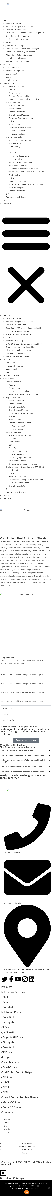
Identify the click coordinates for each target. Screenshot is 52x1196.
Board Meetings (18, 134)
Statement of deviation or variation (23, 168)
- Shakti (5, 997)
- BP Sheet (7, 1077)
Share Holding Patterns (18, 112)
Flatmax (9, 42)
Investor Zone (8, 83)
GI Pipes (6, 1027)
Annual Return (15, 124)
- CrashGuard (9, 1067)
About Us (6, 64)
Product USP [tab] (8, 714)
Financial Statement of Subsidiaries (24, 99)
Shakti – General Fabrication (17, 61)
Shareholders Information (20, 140)
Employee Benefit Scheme (17, 197)
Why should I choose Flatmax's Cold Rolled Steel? (23, 755)
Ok (26, 1192)
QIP (7, 194)
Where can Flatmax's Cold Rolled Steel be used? (22, 767)
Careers (6, 200)
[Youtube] (18, 979)
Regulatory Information (15, 102)
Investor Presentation (21, 156)
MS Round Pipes (11, 1012)
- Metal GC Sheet (11, 1102)
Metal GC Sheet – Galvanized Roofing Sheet (24, 48)
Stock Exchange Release (19, 187)
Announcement (18, 131)
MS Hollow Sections (13, 992)
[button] (26, 259)
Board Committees (16, 108)
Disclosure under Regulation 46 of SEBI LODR (25, 172)
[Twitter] (4, 979)
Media (8, 77)
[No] (49, 1188)
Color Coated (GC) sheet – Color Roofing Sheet (25, 33)
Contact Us (7, 203)
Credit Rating (14, 146)
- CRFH (5, 1092)
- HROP (5, 1082)
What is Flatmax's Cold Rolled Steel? (17, 750)
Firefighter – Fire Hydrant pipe (18, 39)
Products (6, 20)
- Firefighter (8, 1022)
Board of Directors (16, 105)
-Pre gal (5, 1057)
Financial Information (15, 86)
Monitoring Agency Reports (20, 162)
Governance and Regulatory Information (26, 184)
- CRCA (5, 1087)
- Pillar (5, 1002)
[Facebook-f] (11, 979)
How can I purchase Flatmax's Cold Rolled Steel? (23, 771)
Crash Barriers (10, 1062)
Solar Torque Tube (13, 23)
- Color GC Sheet (11, 1107)
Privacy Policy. (34, 1188)
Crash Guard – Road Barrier (17, 36)
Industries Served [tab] (10, 720)
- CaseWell (8, 1017)
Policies (12, 121)
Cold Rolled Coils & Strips (16, 1072)
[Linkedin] (32, 979)
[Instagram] (25, 979)
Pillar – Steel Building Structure (19, 55)
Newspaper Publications (19, 165)
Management (11, 74)
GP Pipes (6, 1052)
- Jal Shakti (7, 1032)
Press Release (14, 153)
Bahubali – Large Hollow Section (19, 26)
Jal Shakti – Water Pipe (15, 45)
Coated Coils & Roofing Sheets (19, 1097)
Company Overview (14, 67)
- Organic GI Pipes (12, 1037)
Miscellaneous (15, 143)
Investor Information (14, 137)
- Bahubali (7, 1007)
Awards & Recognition (15, 70)
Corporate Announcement (20, 127)
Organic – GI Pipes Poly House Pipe (20, 52)
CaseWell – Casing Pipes (16, 29)
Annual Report (15, 93)
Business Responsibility (19, 96)
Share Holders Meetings (19, 115)
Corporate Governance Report (21, 118)
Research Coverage (11, 80)
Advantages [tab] (7, 708)
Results (12, 90)
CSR (10, 149)
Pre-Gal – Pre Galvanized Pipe (18, 58)
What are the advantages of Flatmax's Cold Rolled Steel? (23, 761)
